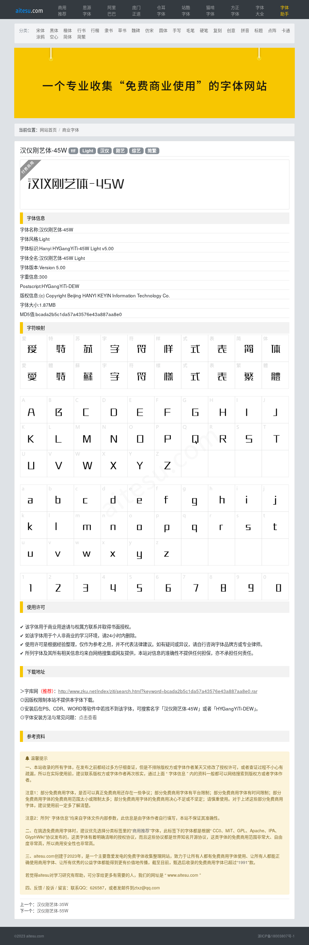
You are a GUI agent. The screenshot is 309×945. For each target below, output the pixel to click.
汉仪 (104, 150)
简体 (67, 37)
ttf (73, 150)
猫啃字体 (210, 10)
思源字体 (87, 10)
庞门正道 (136, 10)
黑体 (54, 30)
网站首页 (48, 130)
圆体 (163, 30)
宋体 (40, 30)
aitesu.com (35, 935)
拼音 (245, 30)
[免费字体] (154, 84)
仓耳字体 (161, 10)
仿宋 (149, 30)
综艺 (136, 150)
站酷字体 (186, 10)
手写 (177, 30)
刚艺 (120, 150)
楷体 (67, 30)
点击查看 (88, 717)
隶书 (108, 30)
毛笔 (190, 30)
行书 (81, 30)
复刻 (217, 30)
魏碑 (136, 30)
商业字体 (70, 130)
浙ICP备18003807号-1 (276, 935)
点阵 (272, 30)
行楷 (95, 30)
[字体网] (29, 10)
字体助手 (284, 10)
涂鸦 (40, 37)
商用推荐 (62, 10)
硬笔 (204, 30)
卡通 (286, 30)
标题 (258, 30)
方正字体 (235, 10)
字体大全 (260, 10)
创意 (231, 30)
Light (87, 150)
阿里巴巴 (111, 10)
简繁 (81, 37)
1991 (243, 862)
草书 (122, 30)
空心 (54, 37)
